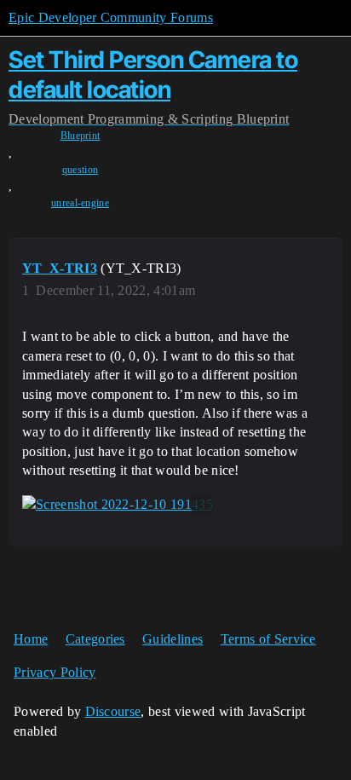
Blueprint (80, 136)
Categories (95, 639)
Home (31, 639)
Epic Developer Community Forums (111, 17)
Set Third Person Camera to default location (153, 74)
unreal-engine (80, 203)
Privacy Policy (54, 672)
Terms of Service (268, 639)
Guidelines (172, 639)
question (80, 170)
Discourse (113, 711)
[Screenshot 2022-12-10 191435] (117, 504)
